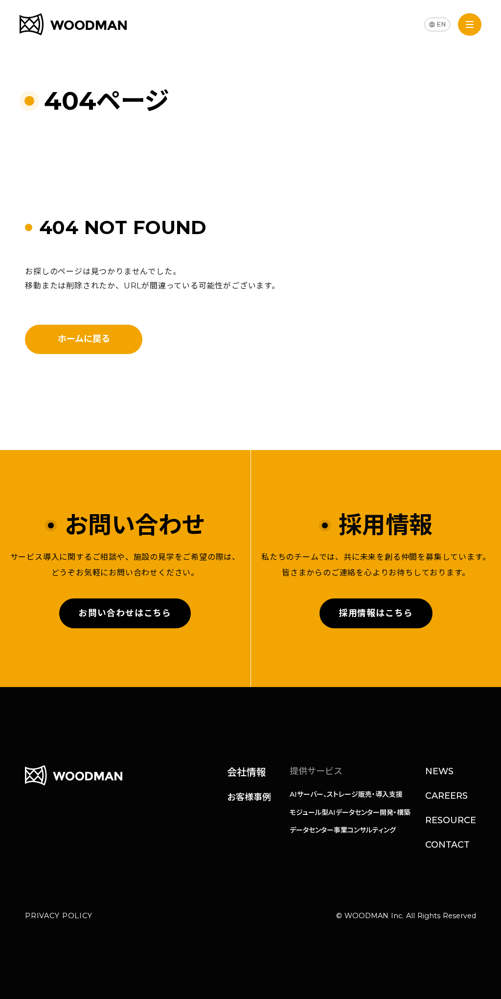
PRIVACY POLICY (58, 915)
